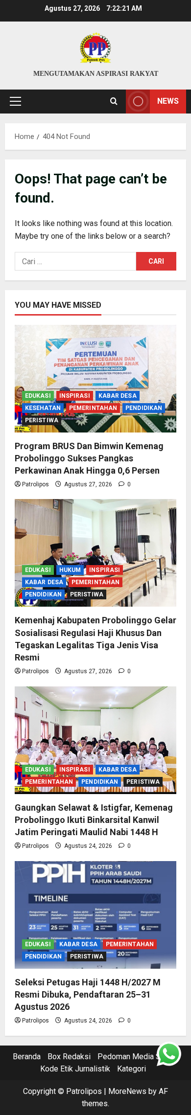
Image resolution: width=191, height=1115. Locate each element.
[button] (15, 101)
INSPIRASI (74, 395)
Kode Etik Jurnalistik (75, 1068)
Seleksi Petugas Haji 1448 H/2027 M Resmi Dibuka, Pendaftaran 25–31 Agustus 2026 (88, 994)
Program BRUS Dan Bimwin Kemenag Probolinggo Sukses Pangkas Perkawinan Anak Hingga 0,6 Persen (89, 458)
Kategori (131, 1068)
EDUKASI (38, 395)
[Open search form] (114, 101)
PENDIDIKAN (143, 408)
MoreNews (127, 1091)
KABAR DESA (117, 395)
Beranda (27, 1056)
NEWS (168, 101)
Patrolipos (35, 484)
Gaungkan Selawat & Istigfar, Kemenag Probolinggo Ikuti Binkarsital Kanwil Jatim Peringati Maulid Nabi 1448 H (94, 819)
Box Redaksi (69, 1056)
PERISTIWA (41, 420)
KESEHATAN (43, 408)
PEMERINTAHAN (93, 408)
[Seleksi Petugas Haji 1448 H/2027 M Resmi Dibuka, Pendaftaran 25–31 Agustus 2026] (95, 915)
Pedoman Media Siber (135, 1056)
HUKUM (70, 570)
